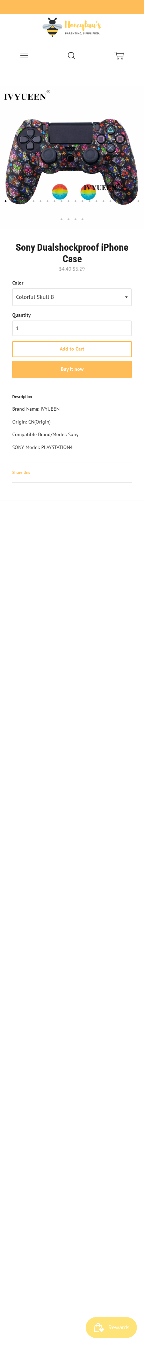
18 (124, 201)
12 (82, 201)
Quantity (21, 315)
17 (117, 201)
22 (68, 219)
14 (96, 201)
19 (131, 201)
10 (68, 201)
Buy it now (72, 369)
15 (103, 201)
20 (138, 201)
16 (110, 201)
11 (75, 201)
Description (22, 396)
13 (89, 201)
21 (61, 219)
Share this (21, 472)
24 (82, 219)
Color (17, 283)
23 (75, 219)
